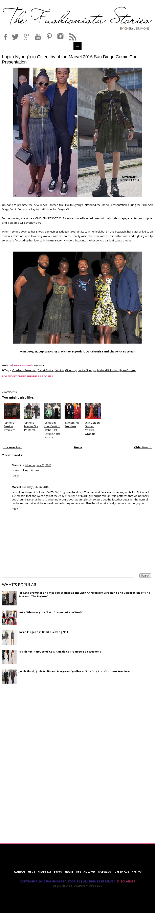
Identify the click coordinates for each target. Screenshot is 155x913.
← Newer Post (12, 447)
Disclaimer (126, 881)
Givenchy (71, 370)
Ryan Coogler (127, 370)
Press (58, 872)
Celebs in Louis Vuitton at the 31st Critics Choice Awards (52, 430)
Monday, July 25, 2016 (38, 465)
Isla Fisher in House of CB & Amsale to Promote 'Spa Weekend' (60, 651)
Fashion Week (85, 872)
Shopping (44, 872)
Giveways (104, 872)
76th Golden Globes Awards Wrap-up (92, 428)
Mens (31, 872)
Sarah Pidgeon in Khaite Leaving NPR (43, 632)
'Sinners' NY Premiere (72, 424)
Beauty (136, 872)
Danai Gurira (45, 370)
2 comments (9, 392)
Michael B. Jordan (107, 370)
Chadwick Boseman (24, 370)
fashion (59, 370)
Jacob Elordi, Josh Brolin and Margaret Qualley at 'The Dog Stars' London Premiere (74, 671)
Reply (15, 476)
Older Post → (143, 447)
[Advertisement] (32, 716)
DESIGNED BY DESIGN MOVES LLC (77, 885)
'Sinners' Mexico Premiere (9, 426)
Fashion (19, 872)
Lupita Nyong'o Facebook (20, 365)
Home (78, 447)
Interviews (121, 872)
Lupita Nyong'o (87, 370)
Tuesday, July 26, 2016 (35, 487)
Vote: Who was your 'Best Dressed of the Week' (51, 612)
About (69, 872)
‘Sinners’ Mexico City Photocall (31, 426)
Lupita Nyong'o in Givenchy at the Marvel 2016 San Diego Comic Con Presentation (69, 59)
